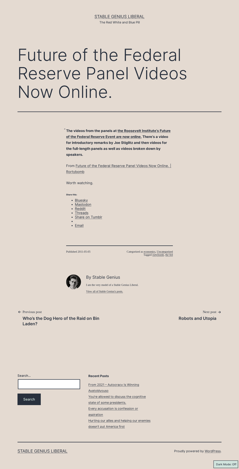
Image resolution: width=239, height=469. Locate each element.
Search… (24, 375)
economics (149, 251)
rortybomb (158, 254)
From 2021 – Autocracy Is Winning (113, 385)
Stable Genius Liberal (119, 16)
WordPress (213, 451)
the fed (169, 254)
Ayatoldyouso (98, 390)
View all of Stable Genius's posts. (104, 291)
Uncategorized (165, 251)
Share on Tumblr (88, 217)
